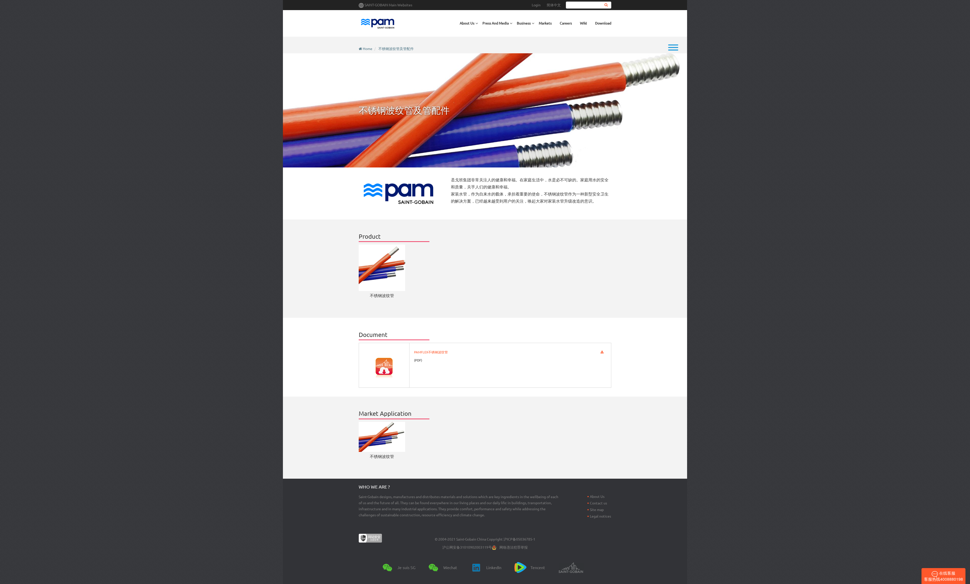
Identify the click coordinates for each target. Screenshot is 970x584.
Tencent (537, 567)
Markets (545, 23)
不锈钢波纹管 (382, 295)
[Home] (378, 23)
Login (536, 5)
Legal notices (600, 516)
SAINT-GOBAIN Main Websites (388, 5)
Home (367, 49)
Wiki (583, 23)
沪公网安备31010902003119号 (467, 547)
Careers (566, 23)
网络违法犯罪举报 (513, 547)
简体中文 (554, 5)
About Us (597, 497)
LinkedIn (493, 567)
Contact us (598, 503)
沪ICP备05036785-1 (519, 539)
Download (603, 23)
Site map (597, 510)
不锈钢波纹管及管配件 (396, 49)
